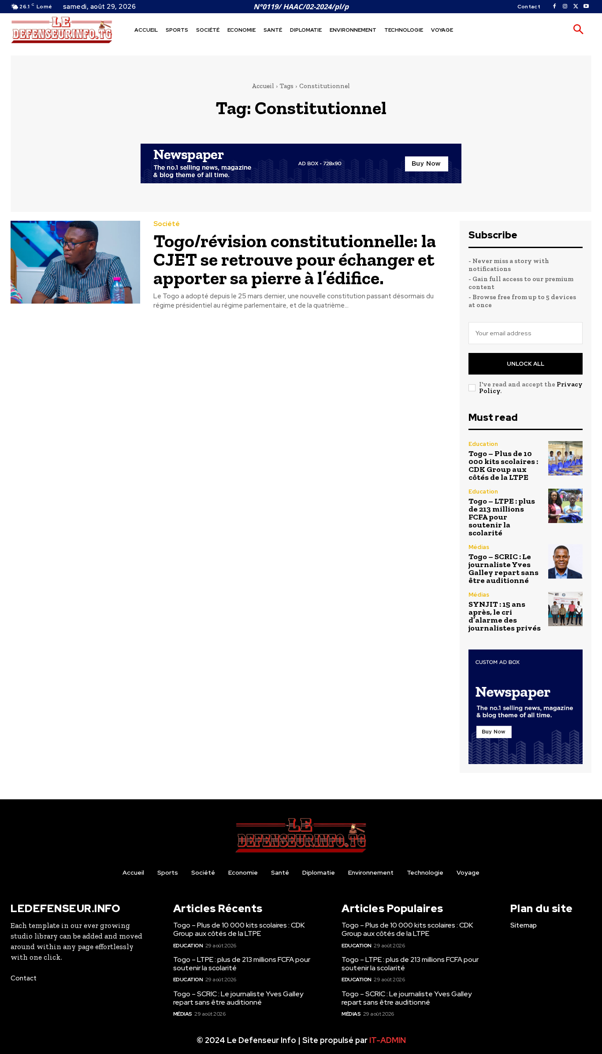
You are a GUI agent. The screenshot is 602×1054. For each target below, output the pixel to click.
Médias (478, 547)
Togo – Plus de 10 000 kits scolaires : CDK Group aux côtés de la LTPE (503, 465)
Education (483, 444)
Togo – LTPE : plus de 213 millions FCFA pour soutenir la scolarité (501, 517)
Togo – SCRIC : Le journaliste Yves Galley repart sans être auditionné (503, 568)
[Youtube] (586, 6)
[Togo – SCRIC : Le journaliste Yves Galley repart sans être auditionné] (565, 561)
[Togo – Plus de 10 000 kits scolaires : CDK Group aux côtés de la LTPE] (565, 458)
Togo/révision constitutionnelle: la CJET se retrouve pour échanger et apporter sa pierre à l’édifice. (294, 259)
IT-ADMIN (387, 1040)
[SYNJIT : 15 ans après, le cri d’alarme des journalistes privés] (565, 609)
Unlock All (525, 363)
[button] (578, 30)
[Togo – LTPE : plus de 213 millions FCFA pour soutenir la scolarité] (565, 506)
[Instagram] (565, 6)
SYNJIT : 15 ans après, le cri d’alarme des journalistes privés (504, 616)
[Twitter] (575, 6)
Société (166, 224)
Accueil (263, 86)
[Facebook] (554, 6)
